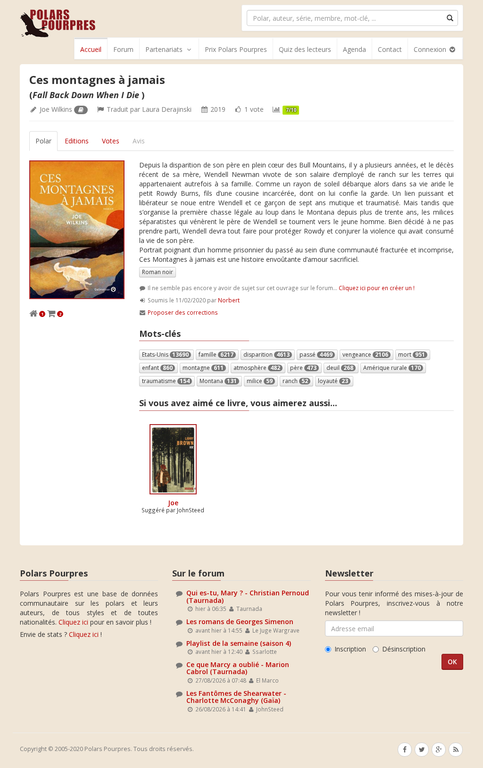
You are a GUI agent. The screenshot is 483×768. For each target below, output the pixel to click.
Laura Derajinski (167, 109)
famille (216, 355)
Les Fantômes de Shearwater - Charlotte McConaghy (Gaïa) (236, 697)
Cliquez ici (73, 622)
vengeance (365, 355)
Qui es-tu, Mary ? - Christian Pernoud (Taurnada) (247, 596)
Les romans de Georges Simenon (239, 621)
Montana (218, 381)
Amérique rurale (392, 368)
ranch (295, 381)
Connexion (431, 49)
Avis (139, 140)
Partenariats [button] (164, 49)
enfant (157, 368)
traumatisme (166, 381)
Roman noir (157, 272)
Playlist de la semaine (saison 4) (238, 643)
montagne (203, 368)
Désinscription (403, 648)
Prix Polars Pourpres (236, 49)
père (303, 368)
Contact (390, 49)
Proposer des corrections (183, 312)
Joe (173, 502)
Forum (123, 49)
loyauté (333, 381)
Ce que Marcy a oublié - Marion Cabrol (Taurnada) (237, 668)
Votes (110, 140)
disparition (266, 355)
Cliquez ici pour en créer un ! (377, 288)
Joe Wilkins (56, 109)
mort (411, 355)
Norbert (229, 300)
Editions (77, 140)
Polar (43, 140)
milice (260, 381)
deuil (339, 368)
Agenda (354, 49)
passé (316, 355)
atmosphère (256, 368)
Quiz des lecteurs (305, 49)
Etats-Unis (165, 355)
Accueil (90, 49)
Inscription (350, 648)
